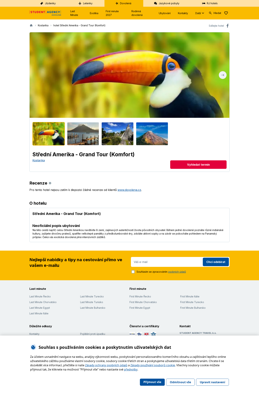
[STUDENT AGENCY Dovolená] (45, 13)
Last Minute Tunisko (91, 302)
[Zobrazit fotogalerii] (129, 75)
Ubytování (165, 13)
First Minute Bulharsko (193, 307)
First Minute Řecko (140, 296)
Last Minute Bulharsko (92, 307)
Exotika (94, 13)
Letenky (87, 3)
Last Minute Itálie (38, 313)
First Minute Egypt (140, 307)
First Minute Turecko (192, 302)
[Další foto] (222, 75)
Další (198, 13)
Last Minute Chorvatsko (43, 302)
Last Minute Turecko (92, 296)
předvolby (130, 369)
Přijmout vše (152, 382)
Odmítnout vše (180, 382)
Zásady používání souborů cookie (152, 365)
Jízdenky (50, 3)
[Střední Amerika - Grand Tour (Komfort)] (48, 134)
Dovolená (125, 3)
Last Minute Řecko (40, 296)
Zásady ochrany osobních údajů (106, 365)
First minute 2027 (112, 13)
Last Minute (74, 13)
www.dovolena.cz (129, 190)
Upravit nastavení (212, 382)
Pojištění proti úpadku (92, 333)
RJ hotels (212, 3)
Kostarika (38, 160)
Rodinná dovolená (137, 13)
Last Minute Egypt (39, 307)
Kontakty (183, 13)
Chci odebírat (215, 262)
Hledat (217, 12)
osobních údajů (177, 271)
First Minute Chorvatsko (143, 302)
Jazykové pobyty (169, 3)
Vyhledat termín (198, 164)
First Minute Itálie (189, 296)
